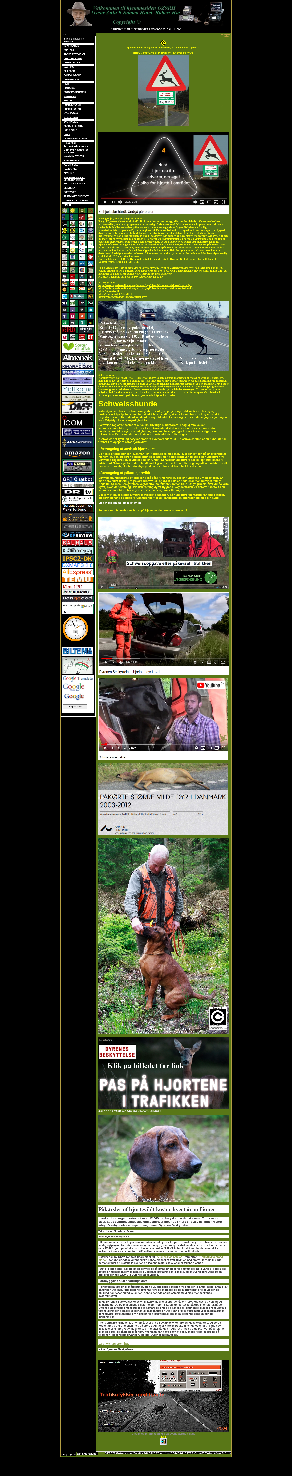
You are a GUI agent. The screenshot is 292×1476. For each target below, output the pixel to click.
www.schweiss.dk (176, 510)
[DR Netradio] (77, 486)
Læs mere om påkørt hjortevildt (119, 502)
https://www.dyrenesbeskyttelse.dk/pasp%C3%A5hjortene (129, 1110)
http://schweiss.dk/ (164, 395)
